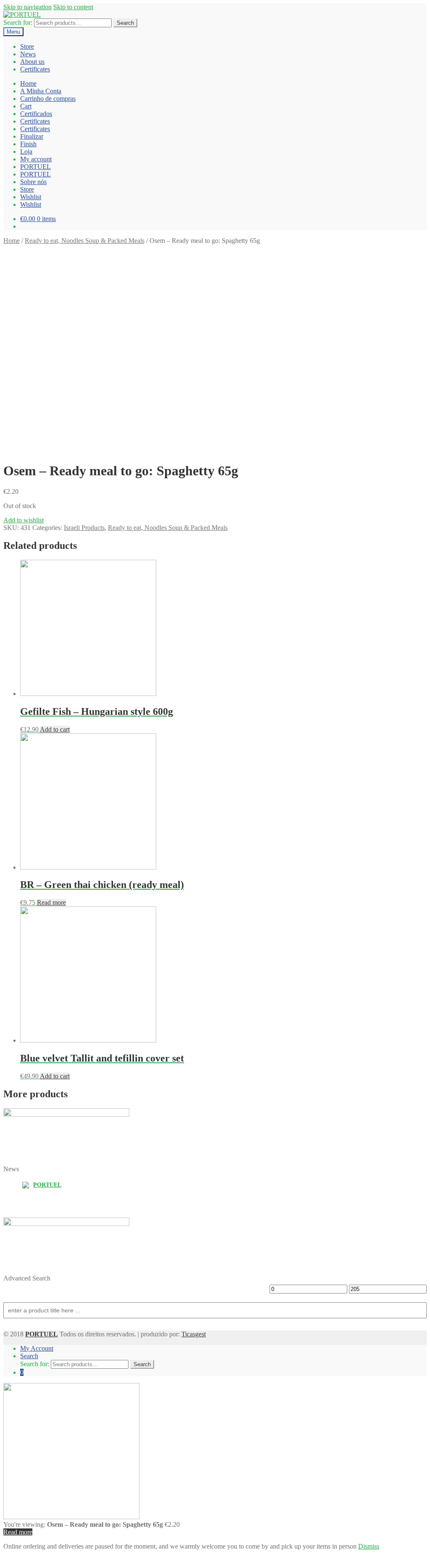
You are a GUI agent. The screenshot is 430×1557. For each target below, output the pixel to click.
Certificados (36, 113)
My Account (36, 1348)
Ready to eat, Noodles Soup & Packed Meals (84, 240)
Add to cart (55, 729)
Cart (25, 106)
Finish (28, 144)
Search (125, 23)
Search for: (17, 22)
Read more (51, 902)
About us (32, 61)
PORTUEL (35, 166)
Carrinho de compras (48, 98)
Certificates (35, 69)
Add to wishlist (23, 520)
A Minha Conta (40, 91)
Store (27, 46)
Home (28, 83)
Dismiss (368, 1546)
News (28, 54)
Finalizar (31, 136)
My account (36, 159)
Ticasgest (193, 1334)
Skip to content (73, 7)
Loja (26, 151)
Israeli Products (84, 527)
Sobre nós (33, 181)
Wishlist (30, 196)
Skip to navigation (27, 7)
